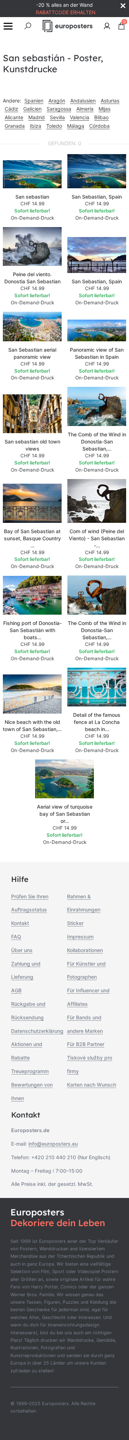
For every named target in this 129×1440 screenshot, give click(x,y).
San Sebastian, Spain (97, 197)
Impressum (80, 937)
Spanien (33, 101)
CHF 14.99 (32, 203)
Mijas (104, 109)
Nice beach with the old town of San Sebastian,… (32, 725)
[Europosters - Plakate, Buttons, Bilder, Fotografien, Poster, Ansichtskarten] (67, 26)
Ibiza (35, 126)
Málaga (75, 126)
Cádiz (11, 109)
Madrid (36, 117)
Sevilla (57, 117)
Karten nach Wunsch (91, 1085)
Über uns (22, 950)
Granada (15, 126)
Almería (85, 109)
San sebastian (32, 197)
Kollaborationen (85, 950)
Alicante (14, 117)
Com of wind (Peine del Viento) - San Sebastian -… (97, 538)
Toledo (54, 126)
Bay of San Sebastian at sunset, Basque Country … (32, 538)
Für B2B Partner (85, 1044)
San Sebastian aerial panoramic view (32, 353)
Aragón (56, 101)
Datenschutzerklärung (37, 1031)
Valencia (79, 117)
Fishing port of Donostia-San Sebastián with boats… (32, 630)
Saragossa (59, 109)
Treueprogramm (30, 1071)
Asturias (110, 101)
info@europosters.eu (53, 1144)
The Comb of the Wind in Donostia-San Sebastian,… (97, 441)
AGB (16, 990)
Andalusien (83, 101)
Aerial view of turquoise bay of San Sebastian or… (64, 814)
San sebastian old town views (32, 445)
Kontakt (20, 923)
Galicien (32, 109)
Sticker (75, 923)
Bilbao (101, 117)
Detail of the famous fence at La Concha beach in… (96, 722)
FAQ (16, 937)
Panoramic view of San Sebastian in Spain (97, 353)
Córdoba (99, 126)
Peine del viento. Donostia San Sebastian (32, 277)
